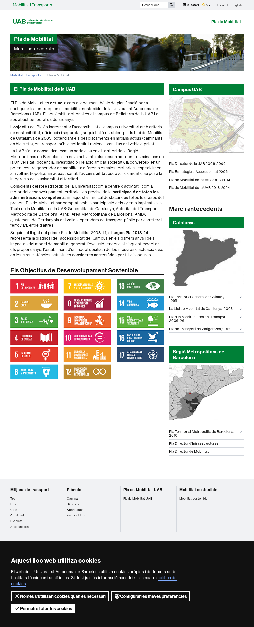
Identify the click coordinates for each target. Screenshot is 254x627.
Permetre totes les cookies (46, 608)
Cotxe (14, 510)
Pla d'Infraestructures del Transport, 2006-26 (198, 319)
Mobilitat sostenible (198, 489)
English (237, 5)
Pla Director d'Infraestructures (194, 443)
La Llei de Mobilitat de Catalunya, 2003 (201, 308)
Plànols (74, 489)
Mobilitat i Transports (32, 4)
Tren (13, 498)
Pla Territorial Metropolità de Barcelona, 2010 (201, 433)
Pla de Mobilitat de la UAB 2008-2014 (199, 180)
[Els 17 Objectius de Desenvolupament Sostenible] (87, 329)
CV (208, 5)
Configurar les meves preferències (153, 596)
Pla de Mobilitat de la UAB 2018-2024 (199, 187)
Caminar (73, 498)
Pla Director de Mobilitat (189, 451)
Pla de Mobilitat (226, 21)
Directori (193, 5)
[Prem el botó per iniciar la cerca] (171, 5)
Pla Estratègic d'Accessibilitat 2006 (198, 171)
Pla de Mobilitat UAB (143, 489)
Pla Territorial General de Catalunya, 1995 (198, 299)
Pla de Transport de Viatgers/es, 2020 (200, 329)
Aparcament (76, 510)
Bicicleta (16, 521)
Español (222, 5)
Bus (13, 504)
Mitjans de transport (29, 489)
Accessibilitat (20, 527)
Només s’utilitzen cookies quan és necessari (63, 596)
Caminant (17, 515)
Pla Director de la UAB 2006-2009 (197, 163)
